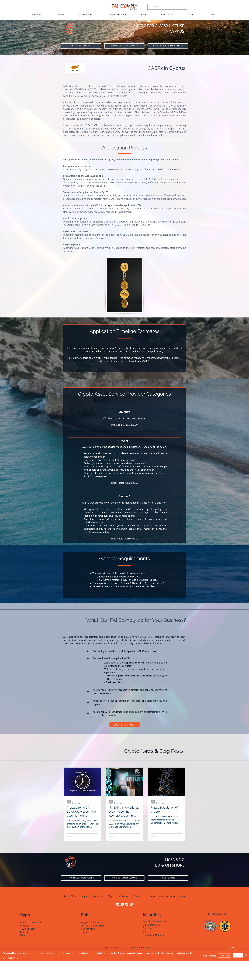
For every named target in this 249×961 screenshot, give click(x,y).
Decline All (224, 955)
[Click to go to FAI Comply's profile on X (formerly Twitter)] (122, 904)
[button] (37, 14)
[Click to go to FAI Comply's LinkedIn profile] (117, 904)
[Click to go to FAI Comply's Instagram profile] (131, 904)
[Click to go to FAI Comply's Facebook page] (126, 904)
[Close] (245, 955)
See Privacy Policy (10, 957)
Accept (238, 955)
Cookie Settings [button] (209, 955)
